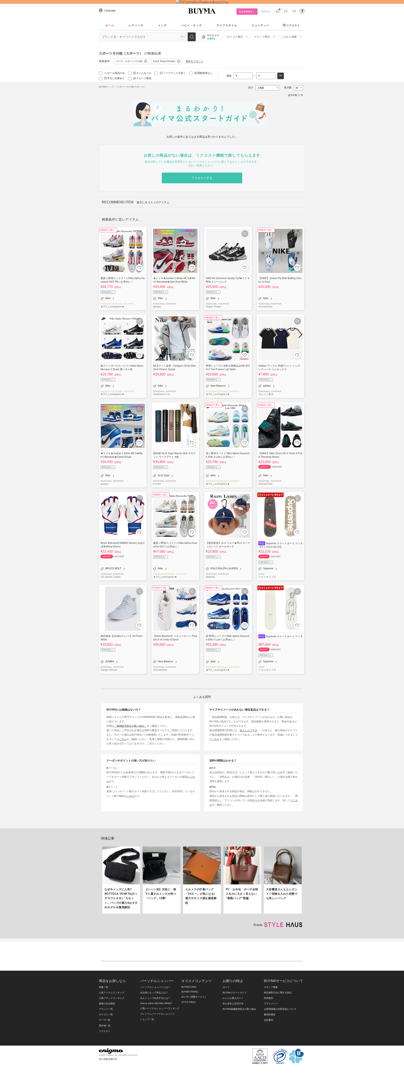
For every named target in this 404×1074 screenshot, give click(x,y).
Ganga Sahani (109, 669)
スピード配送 (144, 78)
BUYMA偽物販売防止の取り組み (239, 1009)
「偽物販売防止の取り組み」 (130, 725)
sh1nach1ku (265, 306)
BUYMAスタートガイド (235, 992)
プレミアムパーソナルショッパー (157, 1014)
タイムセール (143, 73)
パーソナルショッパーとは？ (155, 987)
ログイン (266, 11)
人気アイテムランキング (111, 992)
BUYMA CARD (188, 987)
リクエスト (293, 25)
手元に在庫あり (116, 78)
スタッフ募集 (271, 987)
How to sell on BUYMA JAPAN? (156, 1003)
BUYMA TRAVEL (189, 991)
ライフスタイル (227, 25)
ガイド (226, 987)
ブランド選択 (262, 36)
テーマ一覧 (104, 1020)
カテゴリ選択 (235, 36)
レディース (136, 25)
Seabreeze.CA (161, 394)
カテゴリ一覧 (106, 1014)
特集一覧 (103, 987)
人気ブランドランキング (111, 998)
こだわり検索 (289, 36)
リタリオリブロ (267, 576)
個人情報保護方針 (108, 1059)
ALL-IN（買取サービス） (194, 996)
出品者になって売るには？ (154, 992)
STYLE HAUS (188, 1002)
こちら (123, 739)
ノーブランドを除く (174, 73)
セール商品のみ (116, 73)
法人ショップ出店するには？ (155, 998)
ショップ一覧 (147, 1019)
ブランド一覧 (106, 1009)
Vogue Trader (213, 306)
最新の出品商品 (107, 1003)
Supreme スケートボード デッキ (284, 636)
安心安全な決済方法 (233, 1003)
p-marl (157, 483)
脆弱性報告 (269, 1014)
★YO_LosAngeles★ (112, 306)
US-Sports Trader (111, 576)
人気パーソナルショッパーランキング (159, 1008)
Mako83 (210, 576)
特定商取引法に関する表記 (278, 992)
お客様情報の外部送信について (280, 1009)
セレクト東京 (266, 394)
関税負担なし (205, 73)
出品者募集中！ (247, 11)
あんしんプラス (248, 730)
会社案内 (268, 1020)
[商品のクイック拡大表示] (139, 233)
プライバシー (271, 1003)
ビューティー (260, 25)
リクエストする (202, 178)
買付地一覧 (104, 1025)
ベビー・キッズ (191, 25)
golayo (157, 306)
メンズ (162, 25)
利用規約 (268, 998)
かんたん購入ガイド (233, 998)
